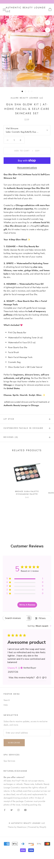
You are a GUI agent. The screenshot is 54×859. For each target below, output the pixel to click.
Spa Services (9, 760)
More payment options (27, 167)
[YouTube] (25, 809)
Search (7, 700)
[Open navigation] (4, 9)
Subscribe (14, 742)
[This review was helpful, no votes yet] (38, 677)
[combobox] (39, 626)
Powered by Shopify (37, 826)
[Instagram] (18, 809)
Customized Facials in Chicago (23, 428)
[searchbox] (14, 618)
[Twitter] (11, 809)
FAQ (6, 704)
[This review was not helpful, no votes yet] (43, 677)
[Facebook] (5, 809)
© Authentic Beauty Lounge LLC (27, 823)
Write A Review (27, 604)
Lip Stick (9, 419)
